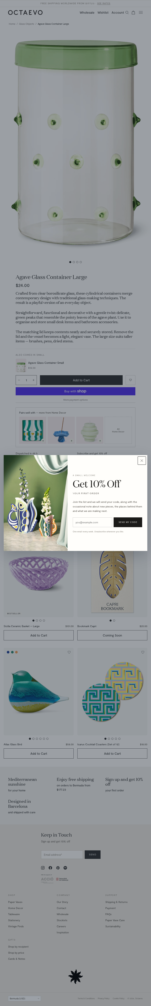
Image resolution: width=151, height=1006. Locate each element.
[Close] (142, 461)
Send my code (128, 522)
